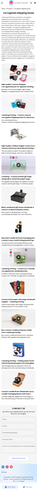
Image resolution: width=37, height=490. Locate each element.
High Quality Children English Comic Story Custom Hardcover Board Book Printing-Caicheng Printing (18, 147)
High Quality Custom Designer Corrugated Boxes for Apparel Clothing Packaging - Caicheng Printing (17, 85)
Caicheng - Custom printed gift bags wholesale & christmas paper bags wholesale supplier (16, 177)
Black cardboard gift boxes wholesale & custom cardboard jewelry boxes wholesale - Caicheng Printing (17, 208)
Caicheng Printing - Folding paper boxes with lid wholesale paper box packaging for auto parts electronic (17, 362)
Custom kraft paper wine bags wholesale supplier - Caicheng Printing (18, 300)
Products (9, 8)
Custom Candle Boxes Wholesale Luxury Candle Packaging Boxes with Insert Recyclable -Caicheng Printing (17, 392)
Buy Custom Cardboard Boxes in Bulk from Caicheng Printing (16, 331)
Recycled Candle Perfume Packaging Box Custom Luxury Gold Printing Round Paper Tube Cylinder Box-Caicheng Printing (18, 239)
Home (3, 8)
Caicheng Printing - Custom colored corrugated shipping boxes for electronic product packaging (18, 116)
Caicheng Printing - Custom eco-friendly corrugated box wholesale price (18, 270)
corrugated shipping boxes (22, 8)
